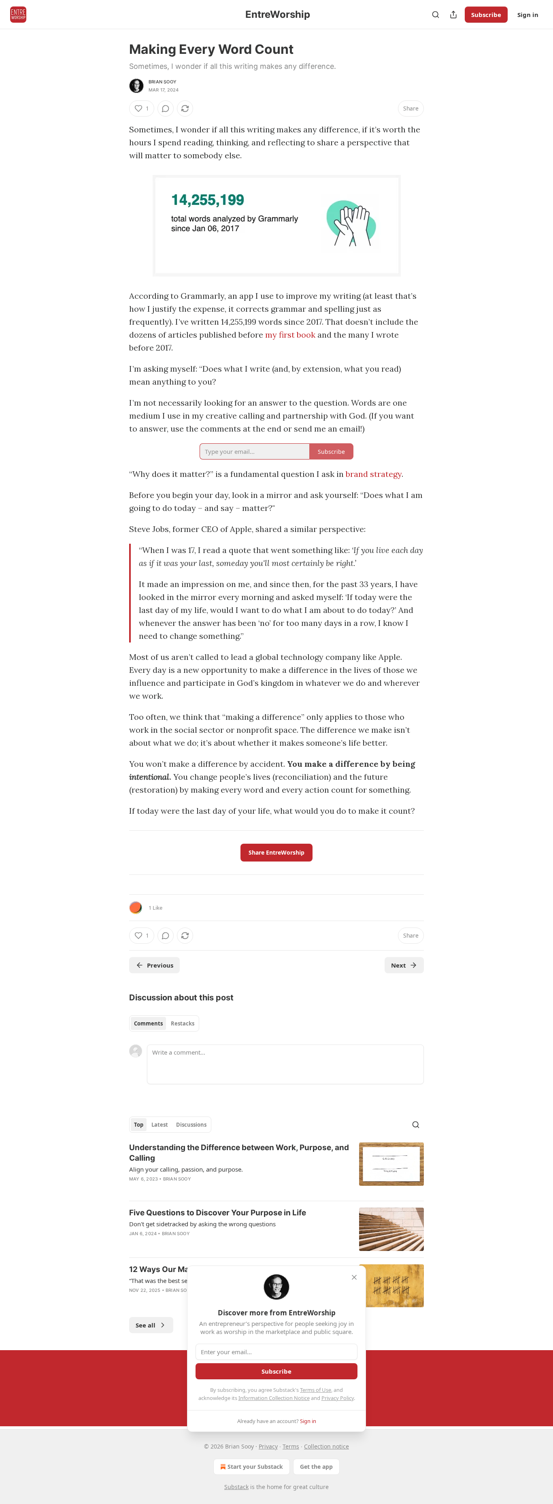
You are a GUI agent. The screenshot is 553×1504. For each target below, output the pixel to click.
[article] (276, 1168)
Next (398, 965)
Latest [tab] (159, 1124)
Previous (160, 965)
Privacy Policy (337, 1398)
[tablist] (164, 1023)
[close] (354, 1277)
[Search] (436, 14)
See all (145, 1325)
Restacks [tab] (182, 1023)
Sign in (527, 15)
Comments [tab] (148, 1023)
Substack (236, 1487)
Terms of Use (315, 1389)
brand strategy (374, 474)
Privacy (268, 1446)
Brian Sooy (163, 82)
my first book (290, 335)
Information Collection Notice (274, 1398)
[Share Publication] (453, 14)
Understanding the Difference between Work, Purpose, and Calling (239, 1153)
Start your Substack (255, 1466)
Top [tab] (138, 1124)
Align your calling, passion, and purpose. (186, 1169)
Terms (291, 1446)
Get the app (316, 1466)
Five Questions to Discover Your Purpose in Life (217, 1212)
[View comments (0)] (165, 108)
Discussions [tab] (191, 1124)
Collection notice (326, 1446)
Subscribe (486, 15)
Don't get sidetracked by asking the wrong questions (202, 1224)
